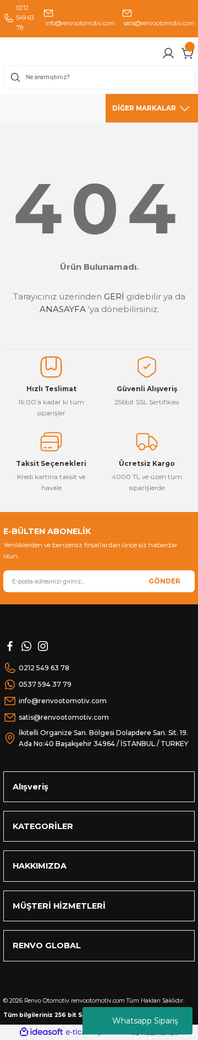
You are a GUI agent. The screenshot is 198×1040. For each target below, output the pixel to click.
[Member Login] (168, 53)
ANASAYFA (63, 309)
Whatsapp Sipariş (145, 1021)
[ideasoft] (41, 1032)
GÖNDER (164, 581)
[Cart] (188, 53)
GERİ (114, 296)
